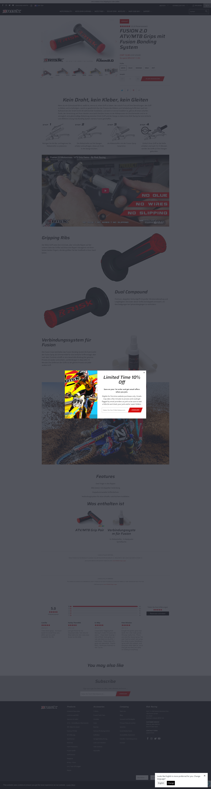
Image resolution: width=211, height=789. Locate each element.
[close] (144, 372)
